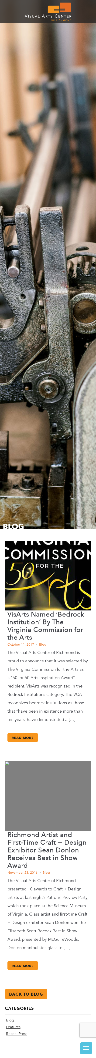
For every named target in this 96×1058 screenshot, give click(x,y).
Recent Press (16, 1033)
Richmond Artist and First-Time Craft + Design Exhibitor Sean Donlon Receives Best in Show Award (47, 850)
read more (23, 738)
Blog (42, 645)
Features (13, 1027)
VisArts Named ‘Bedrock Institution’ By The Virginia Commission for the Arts (45, 625)
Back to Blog (26, 994)
